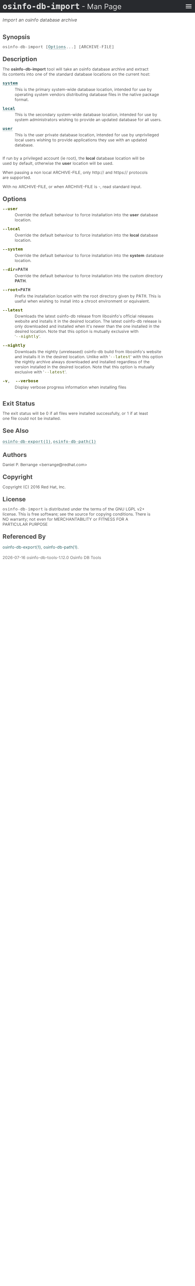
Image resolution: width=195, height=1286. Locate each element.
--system (13, 249)
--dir (9, 269)
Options (57, 46)
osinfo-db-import (62, 6)
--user (10, 208)
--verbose (26, 380)
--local (11, 228)
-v (5, 380)
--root (10, 289)
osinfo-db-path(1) (74, 441)
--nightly (27, 336)
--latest (13, 310)
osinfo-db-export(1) (27, 441)
